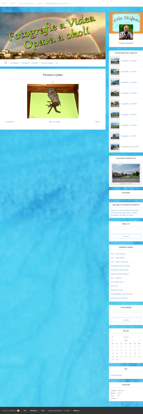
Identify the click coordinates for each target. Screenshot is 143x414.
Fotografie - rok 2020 (129, 82)
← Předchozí (9, 122)
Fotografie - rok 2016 (30, 63)
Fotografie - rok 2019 (129, 93)
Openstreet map (117, 290)
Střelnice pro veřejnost (119, 298)
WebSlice (33, 411)
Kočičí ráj (114, 286)
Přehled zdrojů (116, 375)
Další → (98, 122)
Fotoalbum (14, 63)
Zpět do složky (54, 122)
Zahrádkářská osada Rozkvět (122, 294)
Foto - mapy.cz (116, 278)
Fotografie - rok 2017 (129, 114)
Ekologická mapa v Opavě (120, 266)
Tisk (42, 411)
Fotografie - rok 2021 (129, 71)
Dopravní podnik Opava (120, 274)
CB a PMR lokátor (117, 282)
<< (113, 337)
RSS (25, 411)
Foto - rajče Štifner (118, 258)
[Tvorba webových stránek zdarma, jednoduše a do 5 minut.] (18, 411)
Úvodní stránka (5, 62)
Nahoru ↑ (76, 411)
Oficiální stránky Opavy (119, 270)
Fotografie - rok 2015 (129, 136)
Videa (4, 3)
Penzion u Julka (47, 63)
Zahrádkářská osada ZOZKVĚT (57, 3)
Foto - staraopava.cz (118, 254)
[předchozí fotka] (8, 101)
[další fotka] (97, 101)
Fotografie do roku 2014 (130, 147)
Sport (39, 3)
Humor (12, 3)
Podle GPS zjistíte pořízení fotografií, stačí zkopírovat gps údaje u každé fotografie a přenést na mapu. (125, 212)
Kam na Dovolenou (26, 3)
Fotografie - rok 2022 (129, 61)
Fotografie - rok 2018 (129, 104)
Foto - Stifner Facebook (119, 262)
